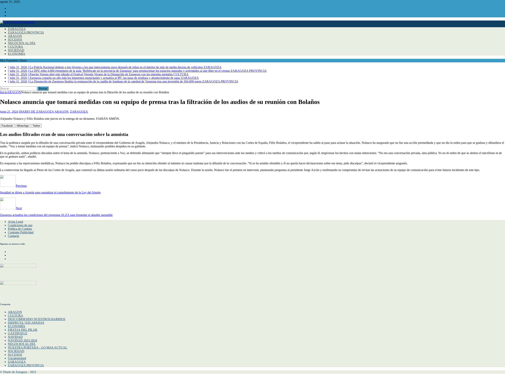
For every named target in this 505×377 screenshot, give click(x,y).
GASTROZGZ (17, 333)
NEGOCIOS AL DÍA (22, 43)
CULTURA (15, 46)
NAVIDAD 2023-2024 (22, 340)
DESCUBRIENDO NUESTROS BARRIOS (36, 319)
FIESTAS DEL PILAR (22, 329)
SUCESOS (15, 39)
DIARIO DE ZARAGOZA (36, 111)
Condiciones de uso (20, 225)
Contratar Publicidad (21, 232)
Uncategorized (17, 358)
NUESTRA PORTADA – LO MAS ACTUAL (37, 347)
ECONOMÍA (16, 53)
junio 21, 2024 (9, 111)
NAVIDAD (15, 337)
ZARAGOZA (17, 29)
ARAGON (15, 36)
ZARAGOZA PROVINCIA (26, 32)
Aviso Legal (15, 221)
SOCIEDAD (16, 50)
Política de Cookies (20, 228)
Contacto (13, 236)
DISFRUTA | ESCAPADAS (26, 322)
